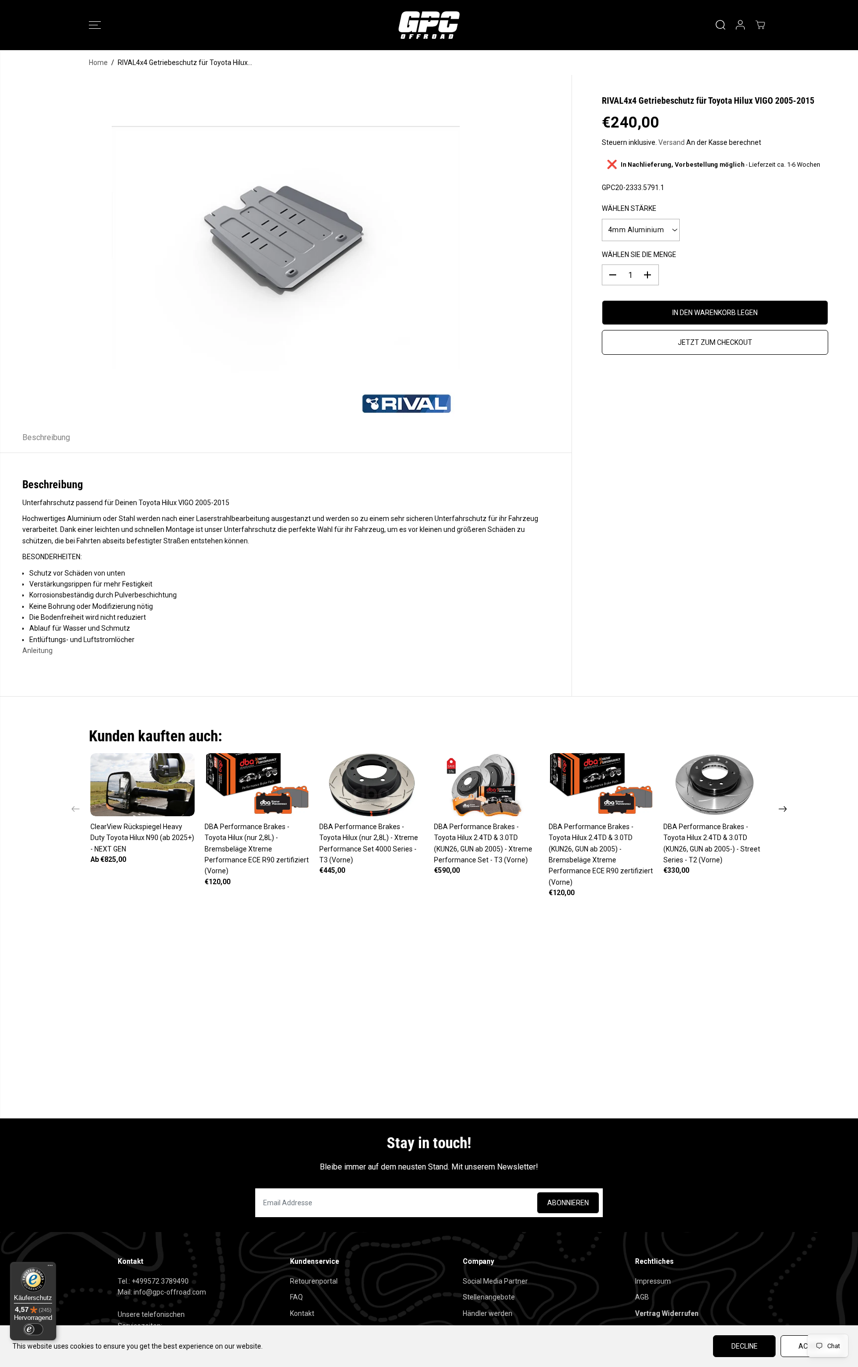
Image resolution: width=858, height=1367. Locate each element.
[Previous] (75, 809)
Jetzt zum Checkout (715, 342)
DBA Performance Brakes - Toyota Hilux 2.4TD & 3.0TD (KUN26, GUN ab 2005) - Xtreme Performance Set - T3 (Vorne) (483, 843)
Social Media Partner (495, 1281)
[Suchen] (720, 25)
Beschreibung (46, 437)
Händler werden (487, 1313)
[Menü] (50, 1268)
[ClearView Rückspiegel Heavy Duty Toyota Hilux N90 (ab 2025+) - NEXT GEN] (142, 784)
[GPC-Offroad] (429, 25)
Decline (744, 1346)
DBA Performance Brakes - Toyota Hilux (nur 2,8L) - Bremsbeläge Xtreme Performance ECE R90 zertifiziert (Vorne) (257, 849)
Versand (671, 142)
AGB (642, 1297)
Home (98, 62)
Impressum (653, 1281)
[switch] (33, 1329)
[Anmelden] (740, 25)
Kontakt (302, 1313)
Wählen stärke (629, 208)
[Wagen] (760, 25)
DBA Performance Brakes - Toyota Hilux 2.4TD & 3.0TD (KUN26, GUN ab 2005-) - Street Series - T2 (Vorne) (711, 843)
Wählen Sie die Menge (639, 255)
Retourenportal (314, 1281)
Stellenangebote (489, 1297)
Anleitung (37, 650)
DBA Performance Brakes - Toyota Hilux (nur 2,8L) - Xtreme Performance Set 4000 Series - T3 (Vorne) (368, 843)
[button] (95, 24)
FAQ (296, 1297)
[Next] (782, 809)
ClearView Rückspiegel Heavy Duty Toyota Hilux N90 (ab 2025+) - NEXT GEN (142, 838)
